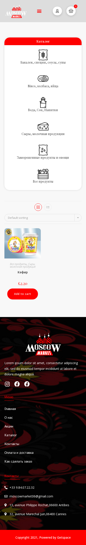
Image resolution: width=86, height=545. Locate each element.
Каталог (10, 435)
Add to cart (22, 294)
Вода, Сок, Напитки (43, 110)
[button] (39, 11)
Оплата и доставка (19, 452)
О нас (8, 417)
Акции (8, 426)
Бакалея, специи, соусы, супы (43, 62)
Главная (10, 408)
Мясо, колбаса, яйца (43, 86)
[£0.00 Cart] (71, 11)
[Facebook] (17, 384)
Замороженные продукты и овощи (43, 157)
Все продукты (43, 181)
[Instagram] (7, 384)
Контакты (11, 444)
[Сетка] (38, 207)
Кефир (23, 272)
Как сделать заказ (18, 461)
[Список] (48, 207)
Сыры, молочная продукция (43, 134)
